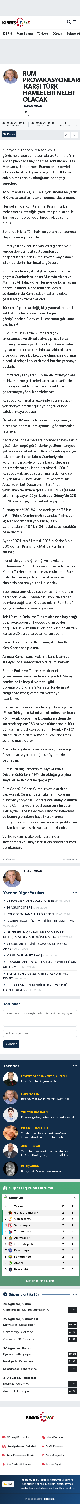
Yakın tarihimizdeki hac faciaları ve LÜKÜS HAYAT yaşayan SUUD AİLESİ (44, 1153)
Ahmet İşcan (30, 1146)
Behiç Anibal (30, 1166)
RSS (9, 1484)
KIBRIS (7, 33)
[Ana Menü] (74, 22)
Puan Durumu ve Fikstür (21, 1455)
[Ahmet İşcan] (10, 1150)
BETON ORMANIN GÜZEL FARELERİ (31, 900)
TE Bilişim (49, 1498)
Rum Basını (24, 33)
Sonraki (68, 859)
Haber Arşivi (53, 1464)
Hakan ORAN (32, 106)
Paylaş (11, 134)
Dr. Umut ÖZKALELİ (34, 1128)
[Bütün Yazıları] (75, 892)
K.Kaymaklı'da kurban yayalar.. (42, 1171)
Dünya (57, 33)
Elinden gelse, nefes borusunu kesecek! (48, 1117)
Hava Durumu (55, 1437)
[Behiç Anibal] (10, 1168)
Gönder (11, 1044)
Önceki (10, 859)
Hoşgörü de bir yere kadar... (40, 1081)
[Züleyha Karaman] (10, 1114)
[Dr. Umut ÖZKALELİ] (10, 1132)
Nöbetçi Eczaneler (18, 1437)
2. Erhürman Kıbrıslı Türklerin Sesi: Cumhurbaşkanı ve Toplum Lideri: (44, 1135)
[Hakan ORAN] (10, 76)
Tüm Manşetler (55, 1455)
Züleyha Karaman (34, 1112)
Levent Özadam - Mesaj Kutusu (44, 1076)
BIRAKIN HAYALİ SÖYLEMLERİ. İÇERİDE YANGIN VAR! (41, 921)
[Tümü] (75, 1066)
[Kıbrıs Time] (16, 22)
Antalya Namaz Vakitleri (21, 1446)
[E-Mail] (26, 113)
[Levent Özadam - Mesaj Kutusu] (10, 1078)
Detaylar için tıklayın (40, 1280)
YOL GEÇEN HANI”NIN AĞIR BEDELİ (31, 914)
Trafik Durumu (54, 1446)
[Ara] (69, 22)
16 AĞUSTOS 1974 (20, 907)
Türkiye (42, 33)
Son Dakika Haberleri (18, 1464)
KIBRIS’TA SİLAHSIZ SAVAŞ (25, 955)
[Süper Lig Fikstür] (75, 1294)
